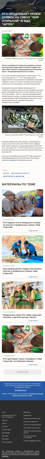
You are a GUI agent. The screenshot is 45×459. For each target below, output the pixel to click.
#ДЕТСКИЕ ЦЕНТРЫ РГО (20, 173)
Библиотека (27, 415)
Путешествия (6, 429)
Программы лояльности (32, 428)
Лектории (5, 436)
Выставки (5, 439)
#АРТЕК (6, 173)
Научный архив (7, 442)
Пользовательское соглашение (30, 436)
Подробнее (33, 231)
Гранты (4, 423)
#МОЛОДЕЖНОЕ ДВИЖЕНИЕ (13, 176)
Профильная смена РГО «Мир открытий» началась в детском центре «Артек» (22, 316)
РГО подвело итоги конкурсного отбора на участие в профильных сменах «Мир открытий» (21, 225)
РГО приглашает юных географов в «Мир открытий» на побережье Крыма (22, 360)
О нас (4, 412)
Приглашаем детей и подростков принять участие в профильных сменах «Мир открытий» (22, 271)
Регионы (5, 420)
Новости (8, 8)
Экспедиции (6, 433)
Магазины (27, 412)
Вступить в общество (31, 421)
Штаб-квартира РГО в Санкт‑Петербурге (9, 416)
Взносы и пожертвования (32, 425)
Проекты (5, 426)
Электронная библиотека (32, 418)
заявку (12, 160)
